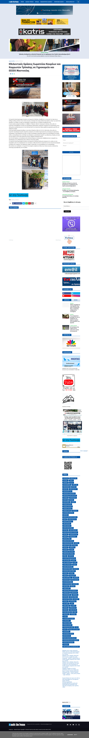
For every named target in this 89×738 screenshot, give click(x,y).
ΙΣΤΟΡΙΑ (74, 562)
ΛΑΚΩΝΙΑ (65, 575)
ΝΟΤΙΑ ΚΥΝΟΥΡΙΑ (74, 579)
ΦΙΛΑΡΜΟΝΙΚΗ (66, 631)
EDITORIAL (65, 480)
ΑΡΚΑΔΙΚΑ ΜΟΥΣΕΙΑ (67, 504)
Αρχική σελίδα (12, 61)
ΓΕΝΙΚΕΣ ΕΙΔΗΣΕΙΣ (66, 525)
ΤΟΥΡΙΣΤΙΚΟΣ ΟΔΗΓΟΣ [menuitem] (59, 1)
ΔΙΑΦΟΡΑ (65, 536)
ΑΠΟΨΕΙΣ (65, 499)
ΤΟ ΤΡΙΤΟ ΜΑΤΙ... (66, 620)
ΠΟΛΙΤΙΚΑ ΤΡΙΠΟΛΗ (67, 599)
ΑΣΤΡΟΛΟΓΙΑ (74, 510)
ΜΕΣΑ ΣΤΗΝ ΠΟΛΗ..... (67, 577)
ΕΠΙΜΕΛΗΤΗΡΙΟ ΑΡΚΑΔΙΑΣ (68, 553)
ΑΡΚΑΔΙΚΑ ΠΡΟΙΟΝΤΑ (67, 506)
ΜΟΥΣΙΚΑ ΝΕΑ (66, 579)
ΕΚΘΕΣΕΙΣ (75, 545)
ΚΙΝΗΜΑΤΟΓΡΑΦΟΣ (67, 569)
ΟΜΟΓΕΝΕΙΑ (65, 586)
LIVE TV (71, 482)
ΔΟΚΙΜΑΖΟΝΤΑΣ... (72, 536)
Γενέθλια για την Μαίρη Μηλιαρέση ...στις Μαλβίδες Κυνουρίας (70, 191)
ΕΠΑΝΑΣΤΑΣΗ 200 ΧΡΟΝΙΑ (68, 551)
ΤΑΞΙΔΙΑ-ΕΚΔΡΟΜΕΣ (67, 612)
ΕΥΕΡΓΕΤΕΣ (71, 556)
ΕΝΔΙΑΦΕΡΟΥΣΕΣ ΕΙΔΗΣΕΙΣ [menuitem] (46, 1)
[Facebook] (10, 73)
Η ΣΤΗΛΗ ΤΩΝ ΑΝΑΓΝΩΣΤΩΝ (69, 558)
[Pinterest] (29, 203)
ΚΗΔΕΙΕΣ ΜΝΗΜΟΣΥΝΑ (67, 566)
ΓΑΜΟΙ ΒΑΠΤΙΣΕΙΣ (66, 523)
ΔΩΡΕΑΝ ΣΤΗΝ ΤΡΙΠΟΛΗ (68, 540)
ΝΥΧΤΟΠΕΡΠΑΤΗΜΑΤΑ (67, 581)
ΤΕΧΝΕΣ (74, 612)
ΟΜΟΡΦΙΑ (72, 586)
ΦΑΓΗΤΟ (65, 629)
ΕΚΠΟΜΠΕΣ (65, 549)
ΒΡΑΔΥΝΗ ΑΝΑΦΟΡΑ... (67, 521)
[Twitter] (12, 73)
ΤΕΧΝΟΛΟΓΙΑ (65, 614)
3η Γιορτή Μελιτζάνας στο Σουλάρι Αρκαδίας (70, 196)
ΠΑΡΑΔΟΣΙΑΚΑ (66, 592)
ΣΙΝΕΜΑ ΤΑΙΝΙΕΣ (66, 605)
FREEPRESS (65, 482)
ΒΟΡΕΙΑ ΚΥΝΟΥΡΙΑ (72, 519)
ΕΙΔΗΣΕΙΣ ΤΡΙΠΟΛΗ (67, 545)
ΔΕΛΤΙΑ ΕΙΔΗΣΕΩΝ (73, 530)
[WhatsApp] (14, 73)
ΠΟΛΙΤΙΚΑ (65, 597)
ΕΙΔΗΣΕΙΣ (76, 543)
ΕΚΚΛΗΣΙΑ (65, 547)
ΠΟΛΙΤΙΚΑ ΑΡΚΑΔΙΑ (73, 597)
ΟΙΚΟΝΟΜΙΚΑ (75, 584)
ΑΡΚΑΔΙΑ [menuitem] (37, 1)
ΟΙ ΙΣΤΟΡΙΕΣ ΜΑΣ (66, 584)
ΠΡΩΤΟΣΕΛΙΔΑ (73, 601)
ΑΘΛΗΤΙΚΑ (65, 489)
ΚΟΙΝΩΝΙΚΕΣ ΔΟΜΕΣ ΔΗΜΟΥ (69, 571)
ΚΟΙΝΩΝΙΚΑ (75, 569)
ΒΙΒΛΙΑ (64, 519)
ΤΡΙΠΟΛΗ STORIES (67, 622)
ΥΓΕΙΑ (76, 627)
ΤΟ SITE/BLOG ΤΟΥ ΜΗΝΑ (68, 618)
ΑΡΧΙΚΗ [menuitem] (22, 1)
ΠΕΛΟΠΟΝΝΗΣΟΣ (66, 594)
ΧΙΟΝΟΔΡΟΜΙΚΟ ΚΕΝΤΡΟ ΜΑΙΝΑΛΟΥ (70, 640)
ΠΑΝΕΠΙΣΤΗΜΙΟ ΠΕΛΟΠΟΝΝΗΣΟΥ (70, 590)
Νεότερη (11, 240)
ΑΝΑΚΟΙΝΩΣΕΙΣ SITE (67, 491)
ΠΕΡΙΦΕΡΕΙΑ (75, 594)
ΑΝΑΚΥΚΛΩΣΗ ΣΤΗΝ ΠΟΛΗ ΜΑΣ (69, 495)
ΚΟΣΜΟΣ (71, 573)
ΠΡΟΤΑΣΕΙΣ (65, 601)
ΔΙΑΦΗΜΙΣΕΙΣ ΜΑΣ (73, 534)
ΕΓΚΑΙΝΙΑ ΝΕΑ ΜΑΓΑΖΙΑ (68, 543)
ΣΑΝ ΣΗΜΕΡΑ (65, 603)
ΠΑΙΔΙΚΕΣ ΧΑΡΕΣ (66, 588)
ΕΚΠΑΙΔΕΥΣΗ (72, 547)
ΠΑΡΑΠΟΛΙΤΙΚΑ (74, 592)
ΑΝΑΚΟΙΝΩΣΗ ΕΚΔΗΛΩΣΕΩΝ (69, 493)
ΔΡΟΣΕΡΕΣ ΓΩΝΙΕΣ (66, 538)
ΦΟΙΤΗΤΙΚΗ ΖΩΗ (66, 635)
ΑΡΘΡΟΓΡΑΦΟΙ (66, 502)
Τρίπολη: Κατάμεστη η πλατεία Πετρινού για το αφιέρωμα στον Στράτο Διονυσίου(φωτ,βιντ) (44, 54)
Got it (75, 734)
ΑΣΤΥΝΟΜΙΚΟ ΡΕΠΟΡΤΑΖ (68, 512)
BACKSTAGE (65, 478)
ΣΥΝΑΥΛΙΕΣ (65, 607)
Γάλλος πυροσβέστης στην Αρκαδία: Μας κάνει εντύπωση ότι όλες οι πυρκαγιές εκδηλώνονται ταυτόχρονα (75, 308)
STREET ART (75, 484)
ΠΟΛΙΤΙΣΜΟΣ (75, 599)
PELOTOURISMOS (66, 484)
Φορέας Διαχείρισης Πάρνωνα (69, 638)
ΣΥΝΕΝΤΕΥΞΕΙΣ (73, 607)
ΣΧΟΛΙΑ (75, 300)
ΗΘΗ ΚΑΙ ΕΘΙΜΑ (66, 560)
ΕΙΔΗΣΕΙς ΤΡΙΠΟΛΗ (19, 61)
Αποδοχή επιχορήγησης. (67, 681)
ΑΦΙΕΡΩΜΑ (65, 515)
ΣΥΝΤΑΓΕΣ (65, 609)
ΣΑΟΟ (72, 603)
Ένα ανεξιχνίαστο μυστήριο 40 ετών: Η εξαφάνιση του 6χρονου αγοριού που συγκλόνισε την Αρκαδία (75, 319)
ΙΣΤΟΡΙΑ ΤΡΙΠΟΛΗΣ (67, 564)
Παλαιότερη (58, 240)
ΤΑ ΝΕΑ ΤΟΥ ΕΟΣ (73, 609)
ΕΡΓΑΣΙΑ (64, 556)
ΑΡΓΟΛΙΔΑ (71, 499)
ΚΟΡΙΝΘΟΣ (65, 573)
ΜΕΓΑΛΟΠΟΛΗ (72, 575)
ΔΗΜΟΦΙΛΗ (67, 300)
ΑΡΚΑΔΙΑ (73, 502)
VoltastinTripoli (17, 729)
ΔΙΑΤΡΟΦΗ (65, 534)
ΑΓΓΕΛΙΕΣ (74, 487)
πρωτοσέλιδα (70, 435)
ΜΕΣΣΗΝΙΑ (76, 577)
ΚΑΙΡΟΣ (74, 564)
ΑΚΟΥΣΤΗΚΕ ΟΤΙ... (73, 489)
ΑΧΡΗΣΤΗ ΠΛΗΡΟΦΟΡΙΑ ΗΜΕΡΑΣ (69, 517)
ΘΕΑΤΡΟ (73, 560)
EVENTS (71, 480)
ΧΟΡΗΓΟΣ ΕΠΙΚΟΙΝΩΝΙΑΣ (68, 642)
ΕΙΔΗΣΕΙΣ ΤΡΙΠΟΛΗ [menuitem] (29, 1)
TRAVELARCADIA (66, 487)
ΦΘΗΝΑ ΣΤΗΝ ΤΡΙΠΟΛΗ (74, 629)
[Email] (32, 203)
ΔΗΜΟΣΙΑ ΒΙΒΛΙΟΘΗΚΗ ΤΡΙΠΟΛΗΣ (70, 532)
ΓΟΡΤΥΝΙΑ (65, 530)
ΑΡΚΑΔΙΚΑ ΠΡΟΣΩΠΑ (67, 508)
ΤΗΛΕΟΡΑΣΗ (73, 614)
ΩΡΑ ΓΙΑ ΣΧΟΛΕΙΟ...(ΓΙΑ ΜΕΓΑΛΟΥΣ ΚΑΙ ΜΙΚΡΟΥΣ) (70, 647)
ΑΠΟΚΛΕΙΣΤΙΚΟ (73, 497)
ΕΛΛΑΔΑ (71, 549)
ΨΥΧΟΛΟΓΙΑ (65, 644)
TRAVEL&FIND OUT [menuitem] (70, 1)
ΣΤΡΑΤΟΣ (73, 605)
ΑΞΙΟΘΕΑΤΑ (65, 497)
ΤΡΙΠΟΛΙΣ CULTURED (67, 625)
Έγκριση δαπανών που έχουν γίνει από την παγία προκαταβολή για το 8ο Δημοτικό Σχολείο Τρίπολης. (71, 679)
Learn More (70, 734)
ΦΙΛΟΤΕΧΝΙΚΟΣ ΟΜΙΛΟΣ (68, 633)
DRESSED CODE (73, 478)
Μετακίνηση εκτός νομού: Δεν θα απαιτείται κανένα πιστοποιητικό (74, 329)
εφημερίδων (75, 435)
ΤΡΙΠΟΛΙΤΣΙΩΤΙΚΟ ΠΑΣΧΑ (68, 627)
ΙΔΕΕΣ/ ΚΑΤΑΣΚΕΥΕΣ (67, 562)
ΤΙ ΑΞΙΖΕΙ (65, 616)
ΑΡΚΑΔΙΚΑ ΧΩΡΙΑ (66, 510)
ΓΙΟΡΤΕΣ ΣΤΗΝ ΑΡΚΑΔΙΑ (68, 528)
